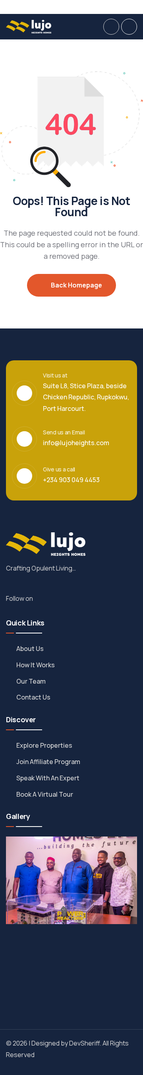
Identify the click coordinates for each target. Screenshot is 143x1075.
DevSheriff (84, 1043)
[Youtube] (136, 7)
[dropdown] (111, 27)
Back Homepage (76, 285)
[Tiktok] (123, 7)
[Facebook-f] (47, 599)
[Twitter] (96, 7)
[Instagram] (109, 7)
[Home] (28, 26)
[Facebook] (82, 7)
